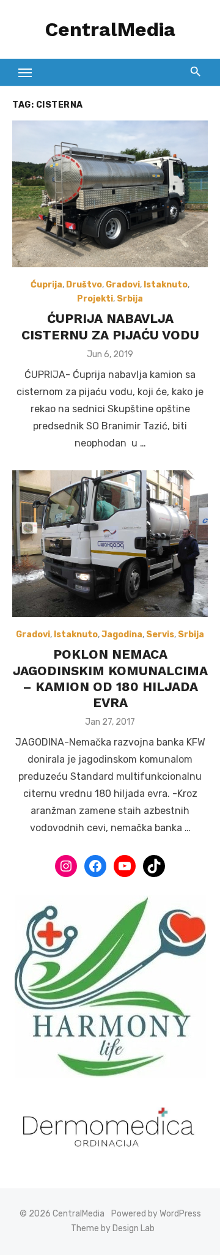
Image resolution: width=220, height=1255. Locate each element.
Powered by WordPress (156, 1214)
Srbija (130, 299)
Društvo (84, 285)
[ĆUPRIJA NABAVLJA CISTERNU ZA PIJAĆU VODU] (110, 193)
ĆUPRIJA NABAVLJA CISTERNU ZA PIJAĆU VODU (110, 326)
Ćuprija (46, 285)
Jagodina (121, 634)
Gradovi (123, 285)
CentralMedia (110, 29)
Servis (160, 634)
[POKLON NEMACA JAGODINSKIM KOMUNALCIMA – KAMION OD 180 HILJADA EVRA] (110, 543)
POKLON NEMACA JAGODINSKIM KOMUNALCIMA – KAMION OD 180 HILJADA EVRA (110, 678)
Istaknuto (166, 285)
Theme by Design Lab (113, 1228)
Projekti (95, 299)
